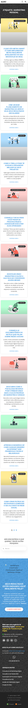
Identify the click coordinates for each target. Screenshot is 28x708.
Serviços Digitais (8, 667)
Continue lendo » (14, 69)
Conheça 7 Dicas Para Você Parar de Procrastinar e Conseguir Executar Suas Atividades (14, 222)
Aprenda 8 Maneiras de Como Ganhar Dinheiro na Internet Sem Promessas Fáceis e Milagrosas (14, 449)
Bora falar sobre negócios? (13, 647)
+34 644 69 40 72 (14, 661)
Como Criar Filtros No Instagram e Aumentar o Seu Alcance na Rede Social (14, 505)
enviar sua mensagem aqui (17, 651)
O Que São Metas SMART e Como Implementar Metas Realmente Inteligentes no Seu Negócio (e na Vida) (14, 53)
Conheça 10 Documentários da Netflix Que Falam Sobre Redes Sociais (14, 333)
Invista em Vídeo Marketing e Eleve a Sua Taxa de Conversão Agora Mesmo (14, 277)
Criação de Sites (7, 685)
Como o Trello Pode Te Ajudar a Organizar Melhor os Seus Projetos (14, 166)
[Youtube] (3, 640)
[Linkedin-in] (11, 640)
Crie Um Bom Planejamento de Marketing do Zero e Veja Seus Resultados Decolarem (14, 109)
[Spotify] (15, 640)
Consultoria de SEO (8, 679)
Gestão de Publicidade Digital (11, 682)
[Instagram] (7, 640)
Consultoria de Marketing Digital (11, 671)
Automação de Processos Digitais (12, 676)
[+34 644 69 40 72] (14, 657)
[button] (25, 1)
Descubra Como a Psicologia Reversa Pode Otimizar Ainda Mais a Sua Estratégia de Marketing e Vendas (14, 391)
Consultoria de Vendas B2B (10, 674)
